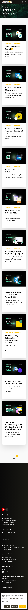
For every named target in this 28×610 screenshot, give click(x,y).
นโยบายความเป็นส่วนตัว (9, 559)
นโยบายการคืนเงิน (8, 561)
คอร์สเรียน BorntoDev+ (9, 520)
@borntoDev (12, 581)
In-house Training (9, 545)
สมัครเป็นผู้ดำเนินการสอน (10, 572)
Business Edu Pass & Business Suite (14, 547)
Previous (6, 456)
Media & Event (7, 549)
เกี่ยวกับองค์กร (7, 570)
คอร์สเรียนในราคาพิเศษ (10, 532)
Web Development (8, 543)
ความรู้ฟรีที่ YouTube (8, 525)
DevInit (7, 43)
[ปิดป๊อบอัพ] (25, 595)
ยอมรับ (22, 606)
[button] (25, 2)
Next (14, 458)
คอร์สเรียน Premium (9, 522)
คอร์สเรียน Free (7, 518)
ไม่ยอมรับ (14, 606)
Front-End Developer (15, 43)
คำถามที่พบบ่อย (7, 557)
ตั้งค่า (6, 601)
